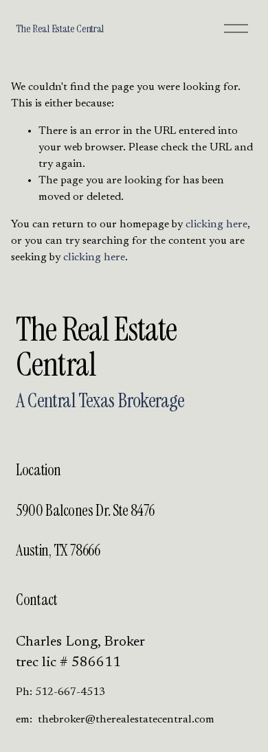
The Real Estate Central (60, 28)
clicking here (216, 224)
